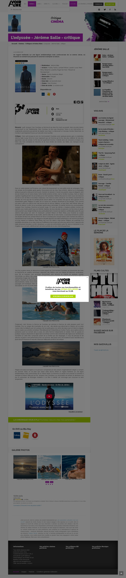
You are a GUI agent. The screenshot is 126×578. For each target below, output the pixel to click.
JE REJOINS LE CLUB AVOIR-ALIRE (63, 296)
